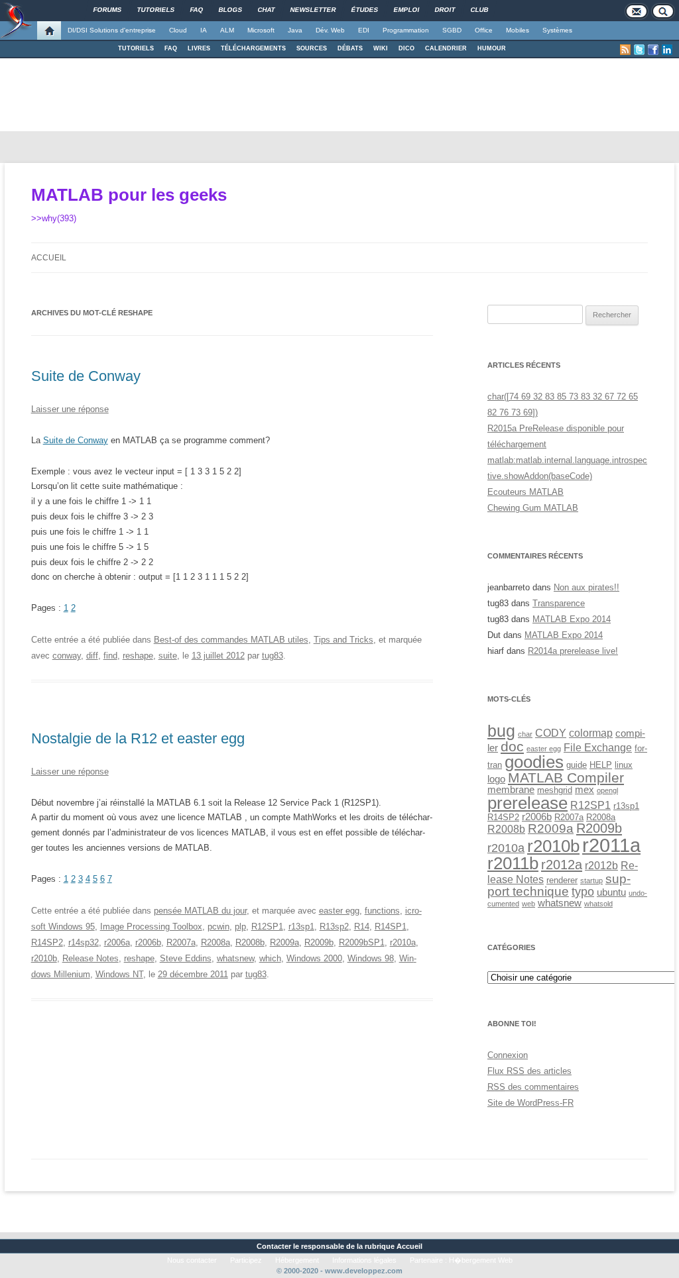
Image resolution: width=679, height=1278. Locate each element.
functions (382, 911)
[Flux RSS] (625, 49)
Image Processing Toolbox (151, 927)
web (528, 904)
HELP (600, 765)
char (525, 734)
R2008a (215, 942)
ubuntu (611, 892)
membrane (510, 789)
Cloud (178, 30)
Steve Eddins (186, 958)
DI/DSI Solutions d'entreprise (112, 30)
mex (584, 789)
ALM (227, 30)
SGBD (452, 30)
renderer (562, 880)
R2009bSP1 (362, 942)
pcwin (218, 927)
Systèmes (557, 30)
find (110, 656)
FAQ (170, 48)
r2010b (44, 958)
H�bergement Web (481, 1260)
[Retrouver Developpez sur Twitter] (639, 49)
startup (591, 880)
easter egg (339, 911)
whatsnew (235, 958)
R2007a (181, 942)
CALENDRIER (446, 48)
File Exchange (598, 747)
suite (167, 656)
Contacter (274, 1246)
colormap (591, 733)
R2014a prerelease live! (573, 651)
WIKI (380, 48)
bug (501, 730)
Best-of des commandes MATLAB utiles (231, 640)
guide (576, 765)
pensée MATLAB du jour (200, 911)
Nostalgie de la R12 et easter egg (138, 738)
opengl (607, 790)
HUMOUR (491, 48)
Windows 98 (370, 958)
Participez (246, 1260)
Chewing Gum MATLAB (532, 508)
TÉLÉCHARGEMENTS (253, 48)
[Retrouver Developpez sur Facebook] (653, 49)
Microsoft (261, 30)
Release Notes (90, 958)
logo (496, 779)
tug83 (272, 656)
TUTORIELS (136, 48)
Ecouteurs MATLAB (525, 492)
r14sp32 (83, 942)
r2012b (601, 865)
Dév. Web (330, 30)
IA (203, 30)
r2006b (148, 942)
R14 (361, 927)
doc (512, 746)
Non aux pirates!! (586, 587)
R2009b (319, 942)
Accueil (48, 257)
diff (92, 656)
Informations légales (364, 1260)
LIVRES (199, 48)
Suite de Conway (86, 376)
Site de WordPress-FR (530, 1103)
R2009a (284, 942)
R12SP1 (267, 927)
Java (295, 30)
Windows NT (119, 974)
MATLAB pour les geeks (129, 195)
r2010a (403, 942)
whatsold (598, 904)
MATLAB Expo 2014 (571, 619)
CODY (550, 733)
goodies (534, 762)
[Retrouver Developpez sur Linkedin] (667, 49)
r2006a (117, 942)
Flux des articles (529, 1071)
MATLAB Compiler (566, 777)
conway (66, 656)
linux (624, 765)
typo (583, 891)
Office (484, 30)
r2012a (561, 864)
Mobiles (517, 30)
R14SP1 (390, 927)
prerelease (527, 803)
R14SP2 (47, 942)
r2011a (611, 845)
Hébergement (297, 1260)
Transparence (558, 603)
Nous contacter (192, 1260)
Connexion (507, 1055)
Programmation (406, 30)
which (270, 958)
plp (240, 927)
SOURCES (311, 48)
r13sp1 (301, 927)
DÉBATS (350, 48)
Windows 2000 (314, 958)
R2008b (250, 942)
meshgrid (554, 790)
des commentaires (533, 1087)
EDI (363, 30)
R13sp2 (334, 927)
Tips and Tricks (343, 640)
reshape (138, 656)
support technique (559, 884)
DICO (406, 48)
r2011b (512, 863)
